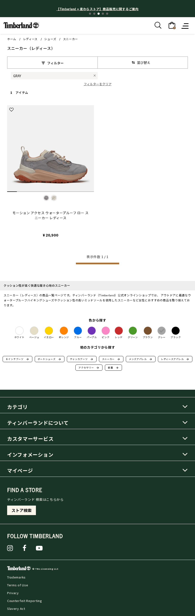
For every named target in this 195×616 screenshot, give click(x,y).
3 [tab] (99, 14)
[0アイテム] (172, 25)
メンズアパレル (140, 359)
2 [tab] (94, 14)
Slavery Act (16, 608)
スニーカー (70, 39)
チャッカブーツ (81, 359)
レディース (30, 39)
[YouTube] (39, 548)
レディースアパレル (175, 359)
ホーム (11, 39)
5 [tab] (107, 14)
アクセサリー (88, 368)
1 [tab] (90, 14)
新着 (113, 368)
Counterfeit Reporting (24, 600)
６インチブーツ (17, 359)
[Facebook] (25, 548)
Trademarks (16, 577)
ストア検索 (21, 510)
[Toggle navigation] (185, 26)
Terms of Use (17, 585)
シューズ (50, 39)
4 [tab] (103, 14)
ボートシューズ (49, 359)
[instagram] (10, 548)
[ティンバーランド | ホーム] (21, 25)
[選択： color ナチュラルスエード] (54, 198)
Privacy (13, 593)
